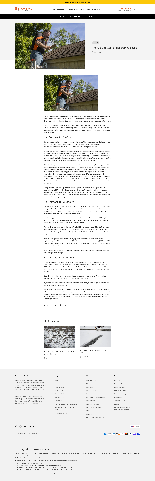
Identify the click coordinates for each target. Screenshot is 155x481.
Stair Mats (89, 387)
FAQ (56, 380)
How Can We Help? (94, 9)
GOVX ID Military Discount (95, 418)
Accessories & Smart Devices (95, 397)
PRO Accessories (91, 411)
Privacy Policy (118, 397)
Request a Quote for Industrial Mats (65, 408)
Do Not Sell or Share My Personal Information (122, 408)
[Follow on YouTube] (29, 426)
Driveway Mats (91, 394)
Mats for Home (58, 9)
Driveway (95, 42)
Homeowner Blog (120, 391)
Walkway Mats (91, 384)
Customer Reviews (120, 384)
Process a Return (60, 391)
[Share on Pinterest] (60, 305)
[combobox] (135, 426)
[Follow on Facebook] (16, 426)
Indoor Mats (90, 401)
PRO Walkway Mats (92, 404)
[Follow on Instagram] (20, 426)
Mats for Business (75, 9)
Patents (116, 404)
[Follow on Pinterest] (25, 426)
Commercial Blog (120, 394)
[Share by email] (65, 305)
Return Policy (59, 387)
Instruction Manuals (62, 384)
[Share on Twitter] (55, 305)
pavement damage (67, 128)
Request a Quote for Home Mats (66, 404)
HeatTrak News (119, 387)
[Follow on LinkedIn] (34, 426)
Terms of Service (120, 401)
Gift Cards (89, 414)
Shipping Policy (60, 394)
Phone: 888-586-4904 (62, 413)
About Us (117, 380)
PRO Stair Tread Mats (93, 407)
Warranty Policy (60, 397)
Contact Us (58, 401)
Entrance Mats (91, 391)
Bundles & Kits (91, 380)
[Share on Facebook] (51, 305)
